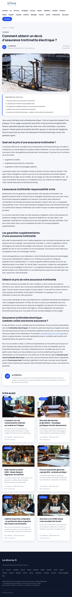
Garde (48, 15)
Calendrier (56, 15)
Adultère (47, 11)
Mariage (34, 15)
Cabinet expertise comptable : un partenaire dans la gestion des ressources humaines (17, 521)
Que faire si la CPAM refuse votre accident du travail (51, 520)
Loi (11, 11)
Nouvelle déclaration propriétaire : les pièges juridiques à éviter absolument (53, 422)
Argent (11, 15)
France (41, 15)
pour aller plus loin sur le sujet (51, 333)
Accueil (5, 11)
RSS (3, 576)
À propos (65, 15)
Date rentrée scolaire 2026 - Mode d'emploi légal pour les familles (14, 472)
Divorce (16, 11)
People (54, 11)
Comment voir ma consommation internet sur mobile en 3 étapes (14, 422)
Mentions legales (63, 573)
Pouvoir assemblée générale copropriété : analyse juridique (53, 470)
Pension (62, 11)
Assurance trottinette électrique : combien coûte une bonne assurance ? (30, 112)
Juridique (24, 11)
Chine (4, 15)
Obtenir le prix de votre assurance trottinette (21, 109)
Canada (18, 15)
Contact (7, 19)
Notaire (26, 15)
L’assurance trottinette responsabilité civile (21, 103)
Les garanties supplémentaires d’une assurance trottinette (26, 106)
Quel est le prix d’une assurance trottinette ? (21, 101)
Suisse (39, 11)
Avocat (32, 11)
